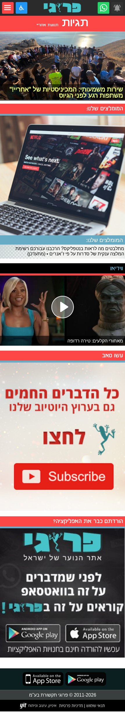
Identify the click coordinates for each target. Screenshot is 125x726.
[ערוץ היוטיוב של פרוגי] (62, 436)
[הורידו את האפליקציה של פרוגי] (62, 592)
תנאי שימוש (95, 705)
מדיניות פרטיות (71, 705)
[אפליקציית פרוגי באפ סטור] (43, 679)
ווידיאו (116, 268)
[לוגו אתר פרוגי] (62, 8)
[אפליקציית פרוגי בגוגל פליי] (84, 679)
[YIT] (38, 706)
